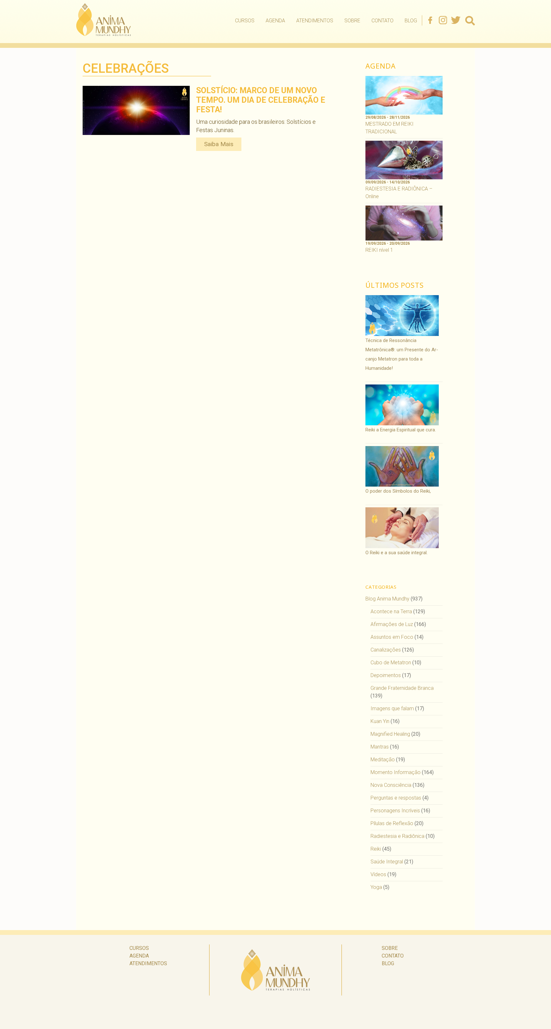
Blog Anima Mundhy (387, 599)
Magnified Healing (390, 734)
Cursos (244, 21)
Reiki (376, 849)
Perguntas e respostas (396, 798)
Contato (382, 21)
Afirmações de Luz (392, 624)
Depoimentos (386, 675)
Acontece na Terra (391, 611)
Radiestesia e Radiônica (397, 836)
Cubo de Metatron (391, 663)
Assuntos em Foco (392, 637)
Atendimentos (314, 21)
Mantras (380, 747)
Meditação (383, 760)
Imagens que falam (392, 708)
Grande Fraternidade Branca (402, 688)
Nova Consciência (391, 785)
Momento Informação (396, 772)
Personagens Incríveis (395, 811)
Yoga (376, 887)
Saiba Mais (218, 144)
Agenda (275, 21)
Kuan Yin (380, 721)
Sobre (352, 21)
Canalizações (386, 650)
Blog (411, 21)
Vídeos (378, 874)
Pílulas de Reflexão (392, 823)
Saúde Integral (387, 862)
